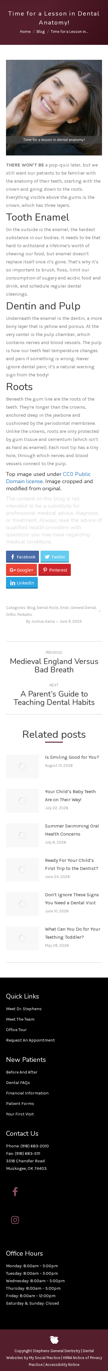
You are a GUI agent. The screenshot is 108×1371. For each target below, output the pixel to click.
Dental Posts (48, 607)
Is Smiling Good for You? (72, 757)
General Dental (83, 607)
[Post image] (22, 766)
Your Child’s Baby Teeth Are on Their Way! (70, 795)
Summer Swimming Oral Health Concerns (72, 830)
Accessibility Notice (62, 1364)
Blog (31, 607)
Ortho (11, 614)
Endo (64, 607)
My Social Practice (44, 1357)
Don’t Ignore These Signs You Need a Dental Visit (72, 899)
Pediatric (24, 614)
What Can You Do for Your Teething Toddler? (72, 933)
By (40, 621)
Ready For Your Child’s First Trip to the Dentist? (71, 864)
